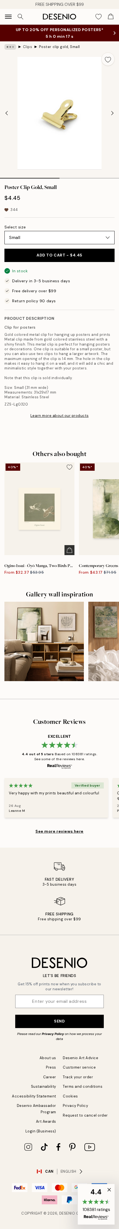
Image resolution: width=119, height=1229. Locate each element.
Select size (15, 227)
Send (59, 1021)
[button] (96, 1204)
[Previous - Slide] (6, 113)
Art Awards (46, 1121)
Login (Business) (40, 1131)
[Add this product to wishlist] (108, 59)
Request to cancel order (85, 1115)
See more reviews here (59, 831)
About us (48, 1058)
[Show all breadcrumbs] (10, 47)
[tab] (30, 176)
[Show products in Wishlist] (98, 16)
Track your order (78, 1077)
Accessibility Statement (34, 1096)
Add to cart (59, 255)
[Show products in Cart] (111, 16)
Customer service (79, 1067)
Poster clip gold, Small (59, 46)
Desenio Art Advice (80, 1058)
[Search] (20, 16)
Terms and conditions (82, 1086)
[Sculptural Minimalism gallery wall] (44, 641)
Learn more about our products (59, 415)
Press (51, 1067)
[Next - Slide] (112, 113)
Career (49, 1077)
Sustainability (43, 1086)
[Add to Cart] (69, 550)
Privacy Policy (53, 1034)
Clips (27, 46)
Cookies (70, 1096)
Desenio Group (74, 1213)
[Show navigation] (8, 16)
